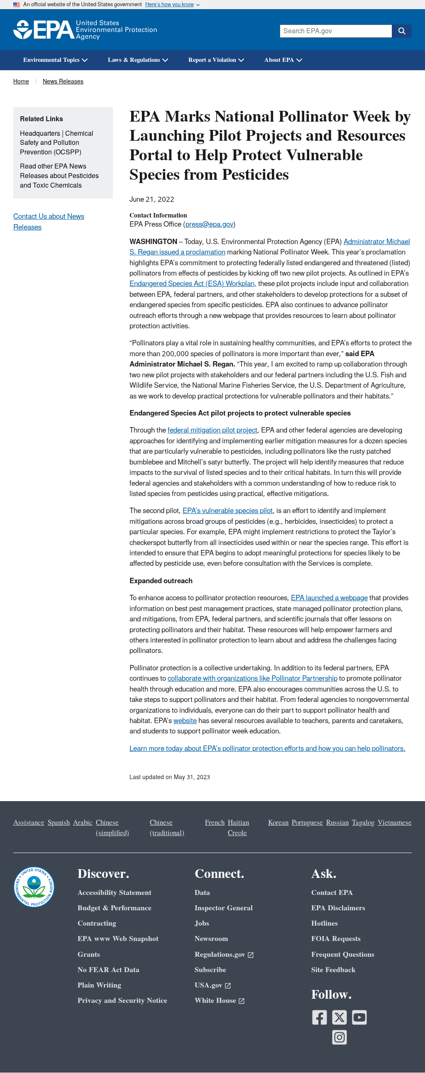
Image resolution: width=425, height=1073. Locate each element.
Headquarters (40, 134)
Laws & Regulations (134, 60)
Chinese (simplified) (112, 828)
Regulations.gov (220, 954)
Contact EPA (332, 892)
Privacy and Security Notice (122, 1000)
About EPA (279, 60)
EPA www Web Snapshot (118, 938)
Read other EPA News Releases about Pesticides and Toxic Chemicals (59, 175)
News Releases (63, 82)
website (185, 721)
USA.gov (208, 985)
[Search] (402, 31)
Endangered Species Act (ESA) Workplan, (192, 283)
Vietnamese (395, 822)
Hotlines (324, 923)
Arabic (83, 822)
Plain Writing (99, 985)
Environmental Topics (51, 60)
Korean (278, 822)
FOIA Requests (336, 938)
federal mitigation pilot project (212, 430)
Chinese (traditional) (167, 828)
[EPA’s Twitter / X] (339, 1017)
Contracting (97, 923)
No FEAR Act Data (108, 969)
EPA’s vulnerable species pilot (228, 511)
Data (202, 892)
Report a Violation (212, 60)
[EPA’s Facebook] (319, 1017)
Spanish (59, 822)
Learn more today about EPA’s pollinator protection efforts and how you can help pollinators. (267, 748)
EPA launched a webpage (329, 598)
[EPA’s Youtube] (359, 1017)
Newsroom (211, 938)
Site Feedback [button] (333, 969)
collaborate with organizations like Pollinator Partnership (252, 678)
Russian (337, 822)
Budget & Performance (114, 908)
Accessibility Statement (114, 892)
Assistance (28, 822)
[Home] (85, 29)
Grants (89, 954)
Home (21, 82)
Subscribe (210, 969)
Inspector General (224, 908)
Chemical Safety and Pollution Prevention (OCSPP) (56, 143)
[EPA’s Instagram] (339, 1037)
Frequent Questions (342, 954)
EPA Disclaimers (338, 908)
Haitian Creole (238, 828)
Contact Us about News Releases (48, 222)
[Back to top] (402, 1050)
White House (215, 1000)
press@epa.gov (209, 224)
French (215, 822)
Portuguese (307, 822)
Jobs (202, 923)
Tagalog (363, 822)
